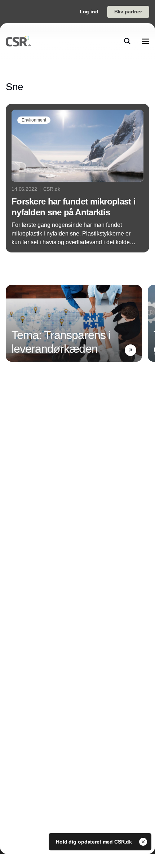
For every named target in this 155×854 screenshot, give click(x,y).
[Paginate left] (11, 323)
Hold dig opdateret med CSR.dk (94, 842)
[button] (130, 350)
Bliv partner (128, 11)
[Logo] (18, 41)
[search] (127, 41)
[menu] (145, 41)
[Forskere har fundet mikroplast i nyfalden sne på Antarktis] (77, 178)
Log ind (89, 11)
